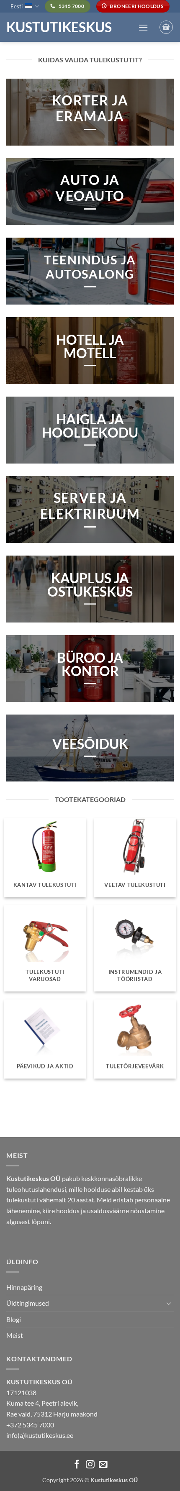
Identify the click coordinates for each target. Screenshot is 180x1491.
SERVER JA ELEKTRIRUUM (90, 506)
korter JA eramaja (90, 108)
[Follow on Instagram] (90, 1465)
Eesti (16, 6)
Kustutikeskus (59, 27)
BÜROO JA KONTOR (90, 664)
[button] (143, 27)
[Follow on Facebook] (76, 1465)
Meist (14, 1335)
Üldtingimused (27, 1303)
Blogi (13, 1319)
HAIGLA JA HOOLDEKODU (90, 426)
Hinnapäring (24, 1287)
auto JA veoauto (90, 188)
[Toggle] (169, 1303)
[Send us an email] (103, 1465)
